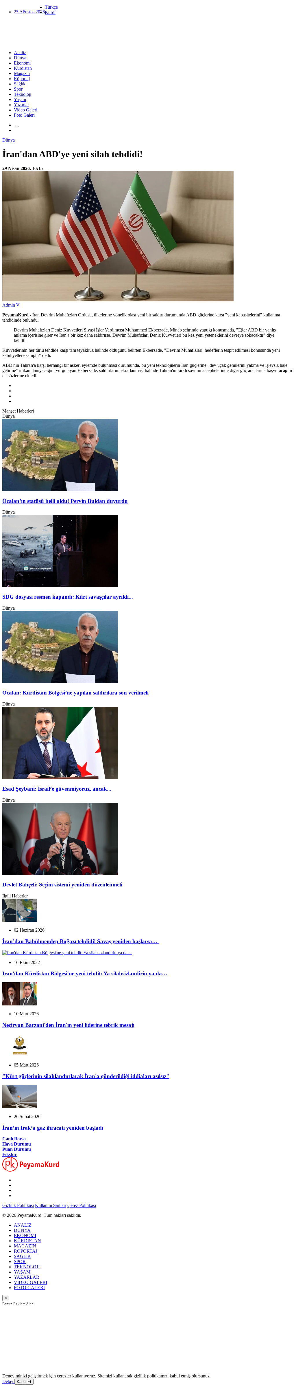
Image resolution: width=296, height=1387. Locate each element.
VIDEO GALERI (30, 1282)
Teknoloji (22, 94)
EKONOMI (25, 1235)
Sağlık (19, 83)
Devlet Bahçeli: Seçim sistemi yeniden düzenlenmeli (62, 885)
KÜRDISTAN (27, 1240)
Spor (18, 89)
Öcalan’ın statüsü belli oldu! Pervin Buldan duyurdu (65, 501)
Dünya (20, 57)
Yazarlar (21, 104)
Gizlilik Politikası (18, 1205)
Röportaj (22, 78)
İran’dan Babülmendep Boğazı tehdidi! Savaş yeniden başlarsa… (80, 941)
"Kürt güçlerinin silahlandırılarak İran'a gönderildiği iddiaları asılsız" (85, 1076)
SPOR (20, 1261)
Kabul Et (24, 1381)
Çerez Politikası (81, 1205)
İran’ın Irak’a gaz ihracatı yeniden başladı (52, 1128)
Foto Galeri (24, 115)
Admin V (11, 305)
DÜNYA (22, 1230)
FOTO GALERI (29, 1287)
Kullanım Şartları (50, 1205)
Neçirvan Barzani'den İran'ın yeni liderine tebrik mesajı (68, 1025)
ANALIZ (23, 1225)
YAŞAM (22, 1271)
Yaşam (20, 99)
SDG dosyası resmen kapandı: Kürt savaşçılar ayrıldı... (67, 597)
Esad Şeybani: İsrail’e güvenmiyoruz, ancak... (56, 789)
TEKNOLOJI (27, 1266)
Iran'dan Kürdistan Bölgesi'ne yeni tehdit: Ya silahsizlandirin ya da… (84, 973)
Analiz (20, 52)
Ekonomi (22, 63)
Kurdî (50, 12)
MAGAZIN (25, 1245)
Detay (8, 1381)
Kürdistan (23, 68)
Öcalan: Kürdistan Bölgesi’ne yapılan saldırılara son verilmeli (75, 693)
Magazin (22, 73)
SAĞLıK (22, 1256)
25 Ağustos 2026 (29, 11)
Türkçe (51, 7)
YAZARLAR (26, 1277)
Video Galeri (25, 109)
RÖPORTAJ (25, 1251)
